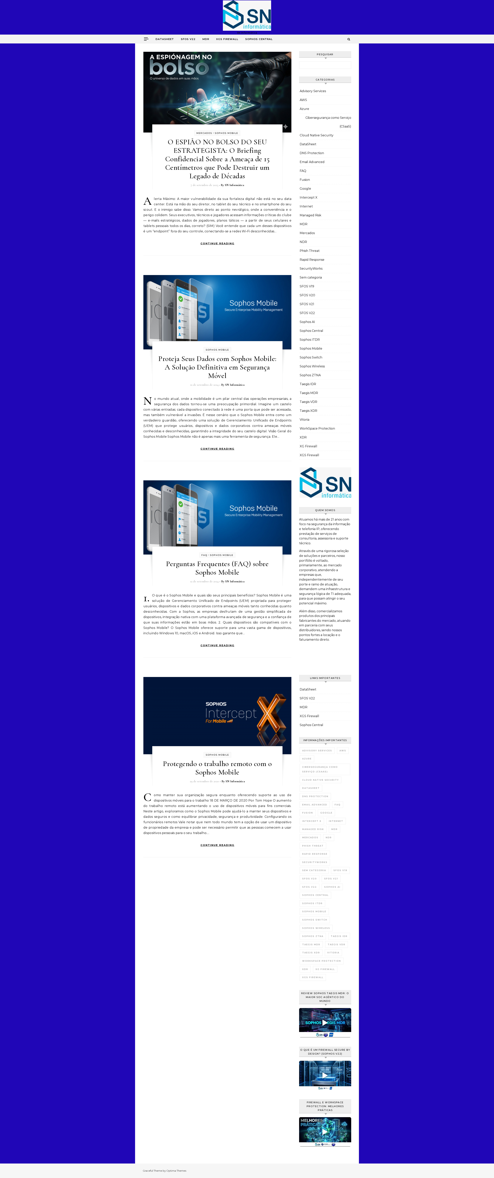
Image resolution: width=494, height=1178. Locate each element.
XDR (303, 437)
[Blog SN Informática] (247, 15)
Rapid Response (312, 260)
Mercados (204, 133)
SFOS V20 (307, 295)
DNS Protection (312, 153)
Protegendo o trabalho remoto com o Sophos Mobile (217, 768)
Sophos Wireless (312, 366)
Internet (306, 206)
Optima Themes (176, 1170)
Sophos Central (259, 39)
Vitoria (304, 419)
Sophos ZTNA (310, 375)
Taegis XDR (308, 411)
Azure (304, 109)
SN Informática (234, 185)
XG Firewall (308, 446)
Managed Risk (310, 215)
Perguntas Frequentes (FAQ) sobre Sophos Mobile (217, 568)
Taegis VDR (308, 402)
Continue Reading (217, 243)
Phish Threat (310, 251)
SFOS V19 (307, 286)
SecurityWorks (311, 268)
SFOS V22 (188, 39)
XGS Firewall (227, 39)
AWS (303, 100)
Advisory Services (313, 91)
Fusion (305, 180)
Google (305, 188)
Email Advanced (312, 162)
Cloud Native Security (316, 135)
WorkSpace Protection (317, 428)
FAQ (204, 555)
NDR (303, 242)
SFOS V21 (307, 304)
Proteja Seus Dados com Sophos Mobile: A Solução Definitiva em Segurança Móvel (217, 367)
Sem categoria (311, 277)
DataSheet (165, 39)
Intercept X (308, 197)
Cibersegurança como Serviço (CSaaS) (328, 122)
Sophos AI (307, 322)
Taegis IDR (308, 384)
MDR (205, 39)
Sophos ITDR (310, 339)
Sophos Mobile (226, 133)
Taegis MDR (309, 393)
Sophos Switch (311, 357)
